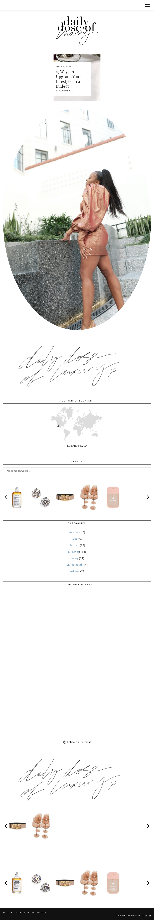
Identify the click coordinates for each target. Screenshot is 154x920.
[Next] (148, 497)
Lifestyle (73, 551)
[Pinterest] (40, 627)
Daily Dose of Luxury (30, 912)
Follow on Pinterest (78, 742)
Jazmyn (74, 545)
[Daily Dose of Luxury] (77, 23)
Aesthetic (75, 532)
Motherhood (74, 564)
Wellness (74, 571)
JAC (74, 539)
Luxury (74, 558)
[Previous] (6, 497)
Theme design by (133, 915)
